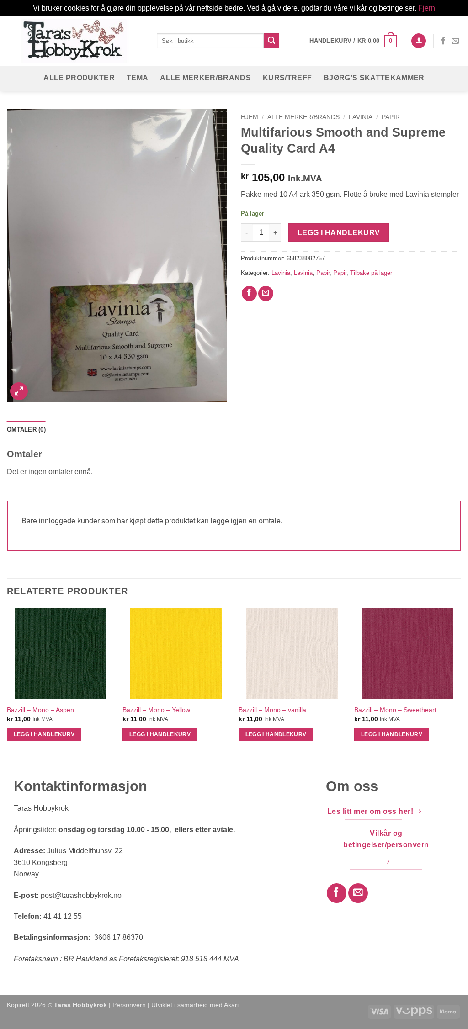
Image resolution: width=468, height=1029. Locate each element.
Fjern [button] (426, 8)
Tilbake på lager (371, 272)
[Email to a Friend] (265, 293)
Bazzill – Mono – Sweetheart (395, 709)
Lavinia (360, 117)
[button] (353, 41)
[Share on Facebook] (249, 293)
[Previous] (7, 682)
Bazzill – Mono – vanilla (272, 709)
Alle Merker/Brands (205, 78)
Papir (391, 117)
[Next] (461, 682)
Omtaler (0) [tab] (26, 429)
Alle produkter (78, 78)
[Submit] (271, 41)
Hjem (249, 117)
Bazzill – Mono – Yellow (156, 709)
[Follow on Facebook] (443, 41)
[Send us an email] (455, 41)
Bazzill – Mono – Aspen (40, 709)
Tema (137, 78)
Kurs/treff (287, 78)
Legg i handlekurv (339, 233)
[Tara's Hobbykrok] (75, 40)
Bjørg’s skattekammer (374, 78)
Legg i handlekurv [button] (44, 734)
